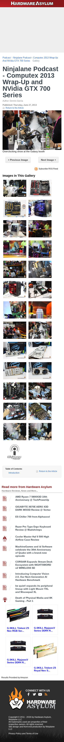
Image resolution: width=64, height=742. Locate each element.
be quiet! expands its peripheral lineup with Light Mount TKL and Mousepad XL (34, 588)
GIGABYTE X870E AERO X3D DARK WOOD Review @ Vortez (33, 508)
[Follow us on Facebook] (28, 694)
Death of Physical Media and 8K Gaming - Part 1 (33, 599)
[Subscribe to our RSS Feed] (46, 694)
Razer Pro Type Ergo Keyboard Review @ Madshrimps (33, 528)
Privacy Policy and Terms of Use (23, 733)
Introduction (14, 473)
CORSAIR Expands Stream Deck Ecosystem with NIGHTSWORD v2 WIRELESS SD (33, 564)
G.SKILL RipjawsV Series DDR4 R (44, 629)
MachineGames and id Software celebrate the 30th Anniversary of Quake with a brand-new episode (33, 551)
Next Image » (48, 159)
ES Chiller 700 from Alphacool (32, 516)
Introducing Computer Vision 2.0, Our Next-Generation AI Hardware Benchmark (32, 576)
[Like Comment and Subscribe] (40, 694)
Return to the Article (15, 108)
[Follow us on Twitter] (34, 694)
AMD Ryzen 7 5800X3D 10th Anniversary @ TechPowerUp (32, 498)
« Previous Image (18, 159)
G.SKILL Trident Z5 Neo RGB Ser (18, 629)
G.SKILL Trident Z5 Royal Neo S (45, 669)
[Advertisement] (32, 29)
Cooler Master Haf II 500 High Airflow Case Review (32, 538)
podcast (7, 57)
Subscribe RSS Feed (48, 169)
